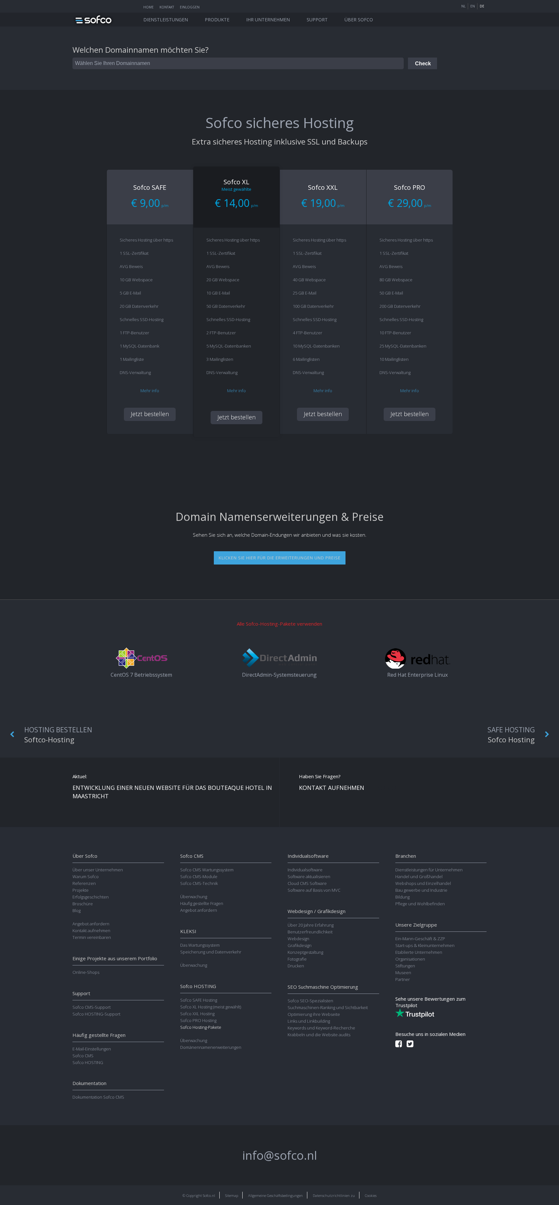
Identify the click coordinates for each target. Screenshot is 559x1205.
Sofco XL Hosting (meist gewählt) (210, 1007)
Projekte (80, 890)
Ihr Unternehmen (268, 19)
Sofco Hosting (511, 734)
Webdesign (298, 938)
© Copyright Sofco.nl (198, 1195)
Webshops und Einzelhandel (423, 883)
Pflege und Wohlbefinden (420, 904)
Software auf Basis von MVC (314, 890)
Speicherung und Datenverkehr (210, 952)
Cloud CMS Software (307, 883)
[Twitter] (410, 1043)
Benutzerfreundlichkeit (310, 932)
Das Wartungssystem (200, 945)
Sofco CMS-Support (91, 1007)
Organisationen (410, 959)
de (482, 6)
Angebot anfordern (90, 924)
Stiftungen (405, 966)
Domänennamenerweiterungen (210, 1047)
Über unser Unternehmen (97, 870)
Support (317, 19)
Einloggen (190, 7)
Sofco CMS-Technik (199, 883)
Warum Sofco (85, 876)
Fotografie (297, 959)
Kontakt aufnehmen (91, 930)
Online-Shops (85, 972)
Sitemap (231, 1195)
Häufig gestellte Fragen (201, 903)
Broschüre (82, 904)
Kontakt (166, 7)
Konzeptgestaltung (305, 952)
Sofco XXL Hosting (197, 1014)
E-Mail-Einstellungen (91, 1049)
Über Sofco (359, 19)
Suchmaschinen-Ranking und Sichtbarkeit (328, 1007)
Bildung (402, 897)
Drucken (296, 966)
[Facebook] (398, 1043)
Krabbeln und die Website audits (319, 1035)
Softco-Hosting (58, 734)
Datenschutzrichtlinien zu (334, 1195)
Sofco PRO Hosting (198, 1020)
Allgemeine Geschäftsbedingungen (275, 1195)
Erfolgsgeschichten (90, 897)
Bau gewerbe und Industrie (421, 890)
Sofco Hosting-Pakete (200, 1027)
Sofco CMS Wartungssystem (207, 870)
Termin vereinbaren (91, 937)
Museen (403, 972)
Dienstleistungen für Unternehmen (429, 870)
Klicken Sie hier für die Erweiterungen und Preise (280, 558)
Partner (402, 979)
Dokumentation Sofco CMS (98, 1097)
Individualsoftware (305, 870)
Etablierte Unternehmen (418, 952)
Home (148, 7)
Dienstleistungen (165, 19)
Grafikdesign (300, 945)
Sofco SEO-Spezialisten (310, 1001)
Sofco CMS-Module (198, 876)
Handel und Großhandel (419, 876)
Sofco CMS (82, 1056)
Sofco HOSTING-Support (96, 1014)
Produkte (217, 19)
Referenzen (84, 883)
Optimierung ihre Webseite (314, 1014)
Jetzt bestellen (150, 414)
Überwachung (193, 896)
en (472, 6)
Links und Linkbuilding (309, 1021)
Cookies (371, 1195)
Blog (76, 910)
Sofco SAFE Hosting (198, 1000)
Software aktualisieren (309, 876)
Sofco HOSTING (87, 1062)
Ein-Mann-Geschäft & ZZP (420, 938)
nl (463, 6)
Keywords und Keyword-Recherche (321, 1028)
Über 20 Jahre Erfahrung (311, 925)
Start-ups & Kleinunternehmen (425, 945)
